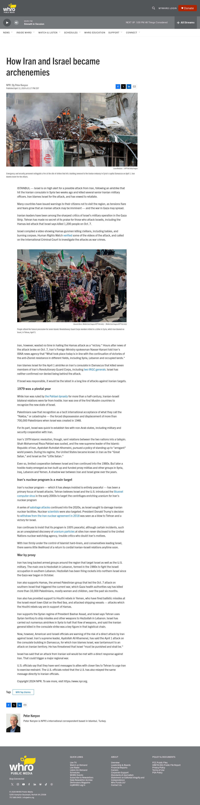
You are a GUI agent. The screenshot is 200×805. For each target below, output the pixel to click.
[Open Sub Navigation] (12, 32)
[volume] (16, 22)
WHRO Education (94, 32)
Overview (115, 762)
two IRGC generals (95, 369)
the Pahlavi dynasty (56, 396)
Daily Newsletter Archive (81, 780)
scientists (53, 511)
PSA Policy (157, 772)
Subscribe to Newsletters (81, 777)
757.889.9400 (15, 797)
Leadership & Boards (120, 765)
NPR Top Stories (23, 692)
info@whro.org (28, 797)
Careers (114, 770)
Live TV (73, 762)
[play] (7, 22)
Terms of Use (158, 770)
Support (113, 32)
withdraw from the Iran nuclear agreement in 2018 (50, 515)
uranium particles (64, 531)
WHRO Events (76, 775)
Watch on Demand (78, 765)
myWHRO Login (168, 8)
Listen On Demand (78, 770)
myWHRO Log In (77, 785)
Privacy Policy (158, 767)
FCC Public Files (160, 762)
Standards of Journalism (122, 775)
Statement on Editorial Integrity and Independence (127, 778)
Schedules (75, 772)
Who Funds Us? (118, 782)
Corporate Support (120, 772)
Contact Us (116, 785)
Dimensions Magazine (80, 782)
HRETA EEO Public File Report (166, 765)
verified (67, 235)
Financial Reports (119, 767)
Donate (189, 8)
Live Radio (74, 767)
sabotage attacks (40, 507)
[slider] (21, 22)
